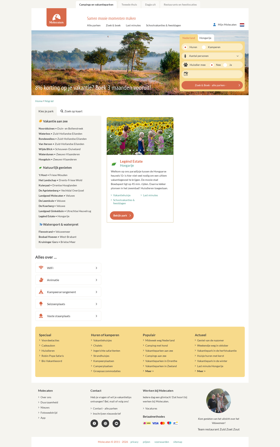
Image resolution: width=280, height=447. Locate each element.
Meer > (149, 371)
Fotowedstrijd (49, 412)
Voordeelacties (50, 340)
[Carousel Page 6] (147, 150)
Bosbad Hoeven (57, 236)
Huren (193, 47)
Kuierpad (58, 185)
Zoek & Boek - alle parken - (210, 85)
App (43, 417)
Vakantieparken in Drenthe (161, 361)
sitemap (177, 442)
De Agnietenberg (61, 190)
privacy (134, 442)
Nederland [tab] (188, 37)
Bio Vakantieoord (52, 361)
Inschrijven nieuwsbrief (107, 413)
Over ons (46, 397)
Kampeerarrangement (61, 292)
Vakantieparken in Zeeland (161, 366)
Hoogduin (58, 159)
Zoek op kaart (73, 111)
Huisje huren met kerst (210, 355)
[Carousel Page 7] (150, 150)
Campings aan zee (155, 355)
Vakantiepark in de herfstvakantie (217, 350)
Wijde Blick (60, 149)
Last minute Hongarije (210, 366)
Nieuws (45, 407)
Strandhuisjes (101, 355)
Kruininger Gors (57, 242)
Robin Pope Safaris (53, 355)
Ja (230, 64)
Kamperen (213, 47)
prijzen (146, 442)
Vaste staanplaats (58, 316)
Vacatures (151, 408)
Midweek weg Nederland (160, 340)
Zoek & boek (113, 25)
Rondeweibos (63, 138)
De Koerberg (52, 205)
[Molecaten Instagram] (105, 423)
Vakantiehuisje (121, 195)
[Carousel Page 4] (140, 150)
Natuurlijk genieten (57, 168)
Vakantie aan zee (55, 121)
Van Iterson (61, 144)
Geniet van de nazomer (210, 340)
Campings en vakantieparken (96, 4)
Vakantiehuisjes (102, 340)
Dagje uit (150, 4)
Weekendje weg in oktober (212, 345)
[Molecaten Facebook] (94, 423)
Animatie (53, 280)
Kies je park (46, 111)
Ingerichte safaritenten (106, 350)
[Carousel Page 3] (137, 150)
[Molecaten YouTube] (116, 423)
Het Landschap (60, 180)
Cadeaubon (48, 345)
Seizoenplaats (56, 304)
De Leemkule (52, 200)
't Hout (53, 175)
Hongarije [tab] (205, 37)
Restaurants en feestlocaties (180, 4)
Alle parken (94, 25)
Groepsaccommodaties (107, 371)
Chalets (97, 345)
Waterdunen (59, 154)
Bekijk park (120, 215)
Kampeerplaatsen (103, 361)
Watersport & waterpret (60, 224)
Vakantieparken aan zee (159, 350)
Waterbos (60, 133)
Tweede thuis (129, 4)
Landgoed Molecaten (57, 195)
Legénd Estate (131, 161)
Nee (218, 64)
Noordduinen (61, 128)
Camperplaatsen (103, 366)
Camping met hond (156, 345)
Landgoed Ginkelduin (65, 211)
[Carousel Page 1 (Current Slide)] (130, 150)
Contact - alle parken (105, 408)
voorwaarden (161, 442)
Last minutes (133, 25)
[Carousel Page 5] (144, 150)
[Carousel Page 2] (133, 150)
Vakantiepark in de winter (212, 361)
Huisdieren (48, 350)
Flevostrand (54, 231)
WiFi (50, 268)
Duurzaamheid (49, 402)
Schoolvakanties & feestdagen (163, 25)
